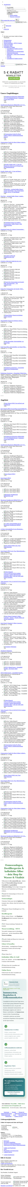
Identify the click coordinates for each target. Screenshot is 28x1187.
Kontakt (14, 1112)
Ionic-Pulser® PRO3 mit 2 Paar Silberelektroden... (13, 551)
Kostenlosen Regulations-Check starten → (14, 1093)
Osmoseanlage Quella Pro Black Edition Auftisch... (13, 142)
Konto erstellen (13, 15)
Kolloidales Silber (8, 46)
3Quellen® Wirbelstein (6, 650)
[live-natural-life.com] (8, 20)
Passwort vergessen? (15, 16)
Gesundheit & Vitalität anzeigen (14, 48)
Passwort (9, 10)
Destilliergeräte (7, 41)
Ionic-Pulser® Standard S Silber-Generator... (11, 623)
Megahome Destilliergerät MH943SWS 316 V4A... (13, 836)
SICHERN (14, 78)
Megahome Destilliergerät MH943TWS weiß (12, 500)
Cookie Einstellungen (9, 1154)
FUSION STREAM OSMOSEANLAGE (11, 261)
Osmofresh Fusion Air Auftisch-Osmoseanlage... (12, 229)
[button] (6, 28)
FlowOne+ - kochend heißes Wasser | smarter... (12, 196)
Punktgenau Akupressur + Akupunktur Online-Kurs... (14, 373)
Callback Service (18, 1116)
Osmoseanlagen (8, 40)
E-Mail (8, 9)
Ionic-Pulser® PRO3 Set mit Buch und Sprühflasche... (14, 408)
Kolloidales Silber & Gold (10, 957)
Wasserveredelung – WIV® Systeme (13, 43)
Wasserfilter (14, 1103)
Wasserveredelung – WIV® (11, 929)
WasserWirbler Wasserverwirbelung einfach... (12, 320)
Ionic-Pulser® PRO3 (6, 478)
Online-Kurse (10, 50)
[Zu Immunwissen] (5, 983)
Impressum (6, 1112)
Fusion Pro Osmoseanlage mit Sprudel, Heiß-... (12, 289)
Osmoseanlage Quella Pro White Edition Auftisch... (13, 808)
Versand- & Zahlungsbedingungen (12, 1143)
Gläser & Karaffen (8, 44)
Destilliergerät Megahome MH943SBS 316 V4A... (13, 105)
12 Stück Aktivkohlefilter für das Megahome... (12, 529)
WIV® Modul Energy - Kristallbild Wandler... (12, 672)
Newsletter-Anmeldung (9, 1142)
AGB (14, 1115)
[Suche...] (19, 22)
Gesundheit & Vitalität (9, 47)
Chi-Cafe (9, 57)
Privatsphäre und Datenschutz (11, 1150)
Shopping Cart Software (7, 1185)
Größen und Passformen (10, 1148)
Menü (2, 32)
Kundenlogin (7, 4)
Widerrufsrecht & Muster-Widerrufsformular (14, 1145)
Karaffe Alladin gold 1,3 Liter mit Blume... (11, 171)
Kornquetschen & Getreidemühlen (15, 51)
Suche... (25, 22)
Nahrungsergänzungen (12, 53)
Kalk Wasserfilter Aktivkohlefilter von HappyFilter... (13, 347)
